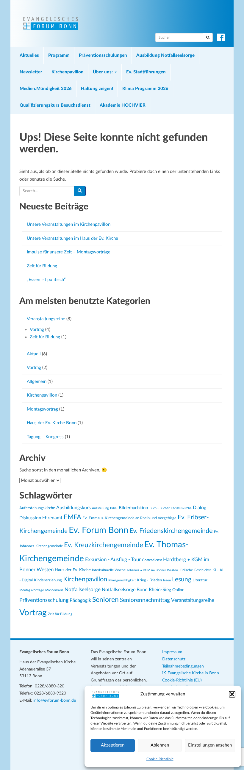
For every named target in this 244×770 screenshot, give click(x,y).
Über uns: (103, 72)
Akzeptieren (112, 745)
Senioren (105, 599)
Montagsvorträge (31, 590)
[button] (232, 694)
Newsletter (31, 72)
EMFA (72, 517)
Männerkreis (54, 590)
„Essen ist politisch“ (46, 279)
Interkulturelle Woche (109, 570)
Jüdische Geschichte (195, 570)
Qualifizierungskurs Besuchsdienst (55, 105)
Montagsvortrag (42, 409)
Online (178, 590)
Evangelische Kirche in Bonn (192, 673)
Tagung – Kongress (45, 437)
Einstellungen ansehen (210, 745)
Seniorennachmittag (145, 600)
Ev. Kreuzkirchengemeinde (103, 545)
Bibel (114, 508)
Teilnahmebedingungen (183, 666)
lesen (167, 580)
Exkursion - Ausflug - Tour (113, 559)
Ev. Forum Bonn (98, 530)
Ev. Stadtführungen (146, 72)
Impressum (172, 652)
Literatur (200, 580)
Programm (59, 55)
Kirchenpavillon (67, 72)
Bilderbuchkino (133, 508)
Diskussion (30, 518)
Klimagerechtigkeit (122, 580)
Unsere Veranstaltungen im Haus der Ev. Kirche (72, 238)
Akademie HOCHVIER (123, 105)
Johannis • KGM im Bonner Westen (152, 570)
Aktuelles (29, 55)
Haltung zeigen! (97, 88)
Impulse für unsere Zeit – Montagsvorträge (68, 252)
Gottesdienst (152, 560)
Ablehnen (160, 745)
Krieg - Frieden (149, 580)
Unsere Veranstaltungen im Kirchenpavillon (68, 224)
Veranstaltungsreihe (46, 319)
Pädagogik (80, 600)
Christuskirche (181, 508)
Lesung (181, 579)
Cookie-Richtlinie (159, 759)
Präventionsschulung (43, 600)
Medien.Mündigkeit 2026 (46, 88)
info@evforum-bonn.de (54, 700)
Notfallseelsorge (83, 589)
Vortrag (37, 329)
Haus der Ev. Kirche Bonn (51, 423)
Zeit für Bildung (42, 266)
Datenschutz (173, 659)
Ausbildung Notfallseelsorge (165, 55)
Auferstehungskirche (37, 508)
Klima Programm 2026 (145, 88)
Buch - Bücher (159, 508)
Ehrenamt (52, 517)
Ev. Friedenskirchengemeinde (171, 531)
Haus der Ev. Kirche (73, 570)
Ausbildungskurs (73, 507)
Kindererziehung (48, 580)
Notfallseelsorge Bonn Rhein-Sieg (136, 589)
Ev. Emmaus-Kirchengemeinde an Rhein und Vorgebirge (129, 518)
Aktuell (34, 354)
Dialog (199, 507)
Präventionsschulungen (103, 55)
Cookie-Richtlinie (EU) (182, 680)
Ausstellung (100, 508)
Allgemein (36, 381)
